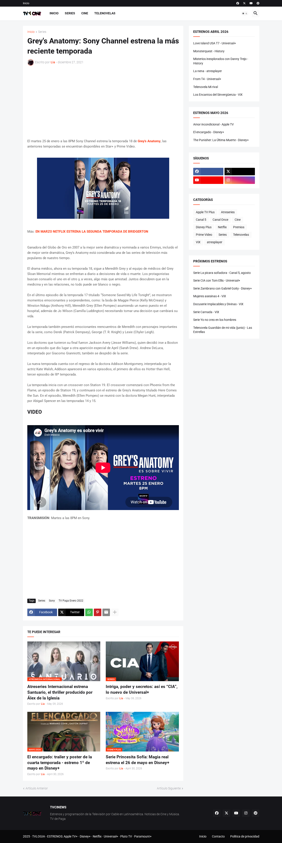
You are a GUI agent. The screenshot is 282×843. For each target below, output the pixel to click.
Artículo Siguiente (169, 788)
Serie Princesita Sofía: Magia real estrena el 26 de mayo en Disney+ (137, 759)
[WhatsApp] (89, 612)
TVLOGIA (38, 836)
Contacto (218, 836)
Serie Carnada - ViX (206, 312)
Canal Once (220, 219)
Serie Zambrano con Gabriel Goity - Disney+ (222, 288)
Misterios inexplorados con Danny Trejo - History (220, 61)
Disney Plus (204, 227)
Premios (238, 227)
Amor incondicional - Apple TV (213, 124)
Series (70, 13)
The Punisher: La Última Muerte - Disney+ (221, 140)
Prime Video (204, 234)
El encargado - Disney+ (208, 132)
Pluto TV (126, 836)
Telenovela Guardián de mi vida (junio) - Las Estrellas (222, 330)
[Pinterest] (97, 612)
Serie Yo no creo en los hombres (214, 319)
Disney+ (85, 836)
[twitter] (244, 3)
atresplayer (214, 242)
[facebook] (237, 3)
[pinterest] (258, 3)
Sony (52, 600)
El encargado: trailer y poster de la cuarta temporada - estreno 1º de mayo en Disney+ (59, 762)
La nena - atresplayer (207, 71)
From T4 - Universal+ (207, 79)
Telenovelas (104, 13)
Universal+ (111, 836)
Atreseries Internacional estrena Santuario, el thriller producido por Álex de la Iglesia (60, 692)
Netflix (222, 227)
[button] (245, 13)
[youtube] (251, 3)
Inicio (26, 3)
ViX (198, 242)
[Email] (106, 612)
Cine (84, 13)
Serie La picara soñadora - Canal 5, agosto (222, 273)
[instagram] (239, 180)
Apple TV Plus (205, 212)
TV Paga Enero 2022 (71, 600)
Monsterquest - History (208, 51)
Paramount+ (143, 836)
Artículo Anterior (37, 788)
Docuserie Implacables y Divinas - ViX (218, 304)
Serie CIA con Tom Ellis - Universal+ (216, 280)
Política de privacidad (244, 836)
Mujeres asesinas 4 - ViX (209, 296)
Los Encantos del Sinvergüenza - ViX (218, 94)
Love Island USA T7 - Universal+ (214, 43)
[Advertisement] (103, 102)
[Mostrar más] (115, 612)
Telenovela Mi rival (205, 87)
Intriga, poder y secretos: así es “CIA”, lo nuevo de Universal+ (142, 689)
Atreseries (228, 212)
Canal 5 (201, 219)
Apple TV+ (71, 836)
